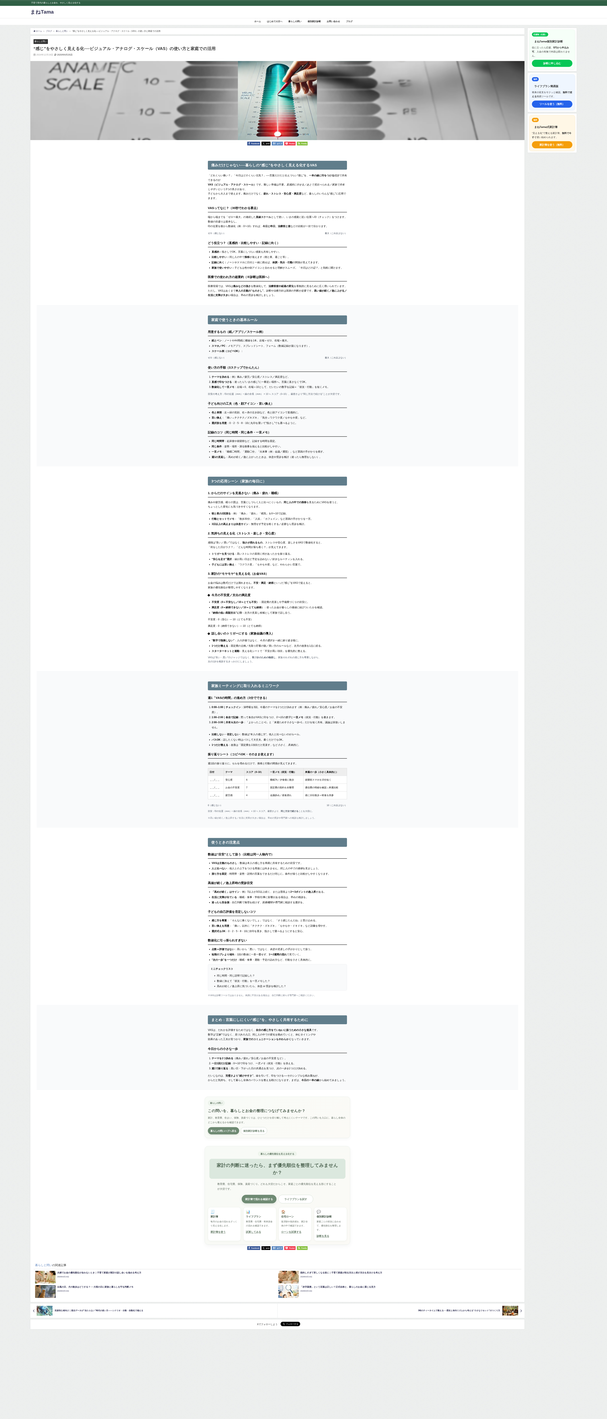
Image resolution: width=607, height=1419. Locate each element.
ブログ (349, 21)
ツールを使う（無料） (552, 104)
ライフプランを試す (295, 1199)
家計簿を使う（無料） (552, 144)
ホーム (257, 21)
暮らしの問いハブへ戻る (223, 1130)
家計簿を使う (218, 1232)
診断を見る (323, 1236)
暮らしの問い (295, 21)
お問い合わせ (333, 21)
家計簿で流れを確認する (259, 1199)
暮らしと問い (40, 41)
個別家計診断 (314, 21)
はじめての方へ (274, 21)
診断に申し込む (552, 63)
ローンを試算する (291, 1232)
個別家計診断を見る (254, 1130)
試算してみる (253, 1232)
